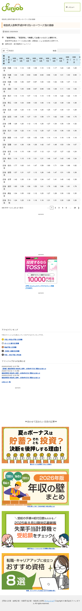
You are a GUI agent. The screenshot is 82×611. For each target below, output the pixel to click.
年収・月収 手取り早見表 (12, 355)
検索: (55, 50)
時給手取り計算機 (10, 347)
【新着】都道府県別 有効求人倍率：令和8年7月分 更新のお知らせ (24, 368)
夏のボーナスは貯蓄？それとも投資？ (41, 464)
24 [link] (75, 207)
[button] (10, 59)
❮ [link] (48, 207)
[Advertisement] (41, 231)
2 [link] (55, 207)
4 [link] (62, 207)
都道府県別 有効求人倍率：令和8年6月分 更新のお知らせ (21, 373)
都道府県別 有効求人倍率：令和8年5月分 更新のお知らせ (21, 377)
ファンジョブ (49, 601)
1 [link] (51, 207)
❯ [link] (78, 207)
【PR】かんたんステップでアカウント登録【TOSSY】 (39, 287)
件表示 (11, 50)
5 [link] (66, 207)
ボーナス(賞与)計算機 (11, 343)
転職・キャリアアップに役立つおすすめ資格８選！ (41, 591)
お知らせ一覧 (6, 382)
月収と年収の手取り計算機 (13, 339)
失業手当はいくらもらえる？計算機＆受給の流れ (41, 548)
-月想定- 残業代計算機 (11, 351)
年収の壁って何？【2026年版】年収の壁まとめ (41, 506)
